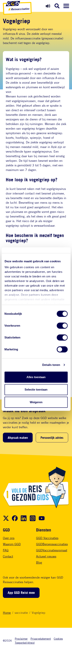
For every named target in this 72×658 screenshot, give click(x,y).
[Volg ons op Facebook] (15, 518)
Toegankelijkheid (25, 642)
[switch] (62, 326)
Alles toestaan (36, 377)
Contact (8, 556)
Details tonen (51, 364)
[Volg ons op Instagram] (33, 518)
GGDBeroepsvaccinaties (52, 544)
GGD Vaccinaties (47, 538)
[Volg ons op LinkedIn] (24, 518)
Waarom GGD (12, 544)
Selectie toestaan (36, 389)
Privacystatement (41, 638)
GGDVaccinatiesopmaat (51, 550)
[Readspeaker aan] (48, 5)
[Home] (17, 8)
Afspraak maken (18, 438)
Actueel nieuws (46, 556)
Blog (39, 562)
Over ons (8, 538)
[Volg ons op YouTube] (42, 518)
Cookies (58, 638)
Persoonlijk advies (52, 438)
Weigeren (36, 402)
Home (7, 613)
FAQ (5, 550)
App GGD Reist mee (21, 592)
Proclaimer (21, 638)
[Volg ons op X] (6, 518)
